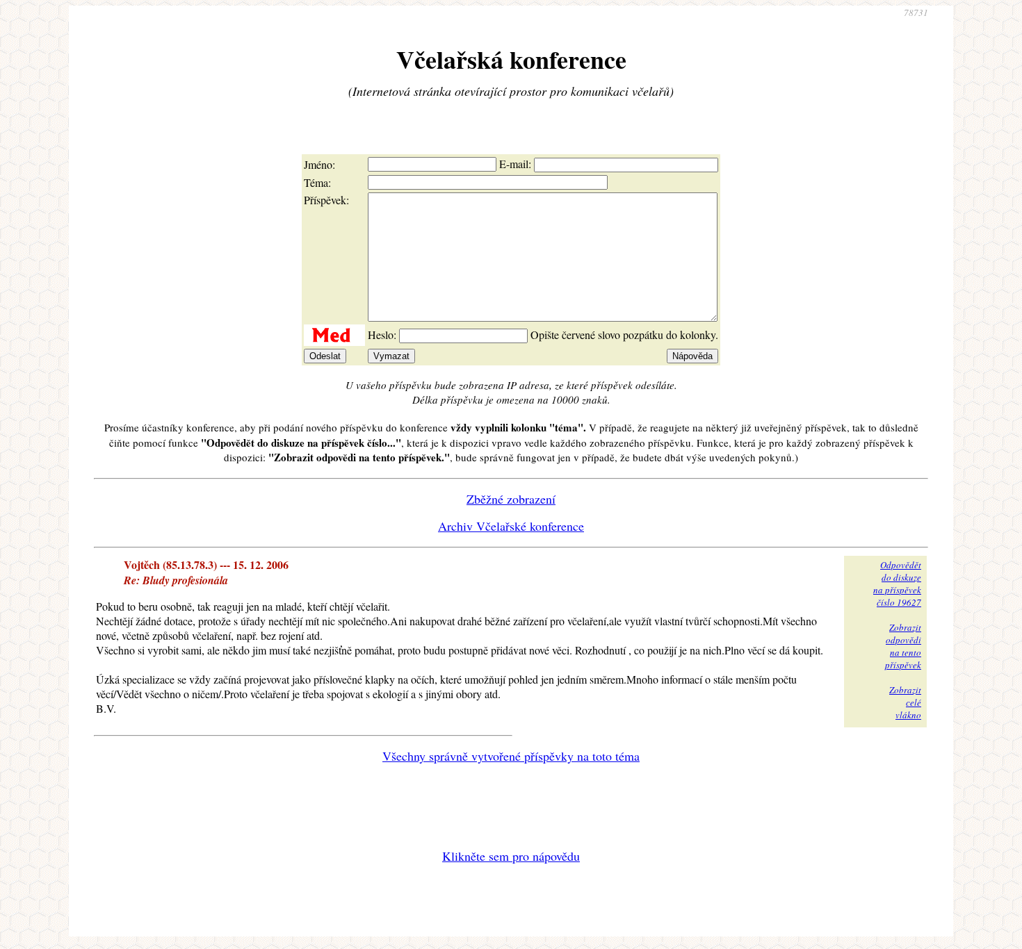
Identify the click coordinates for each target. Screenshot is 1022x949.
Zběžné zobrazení (511, 498)
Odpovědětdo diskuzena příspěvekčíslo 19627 (897, 584)
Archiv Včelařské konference (511, 526)
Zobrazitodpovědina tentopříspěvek (903, 646)
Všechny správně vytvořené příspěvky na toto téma (511, 756)
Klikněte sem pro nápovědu (511, 856)
